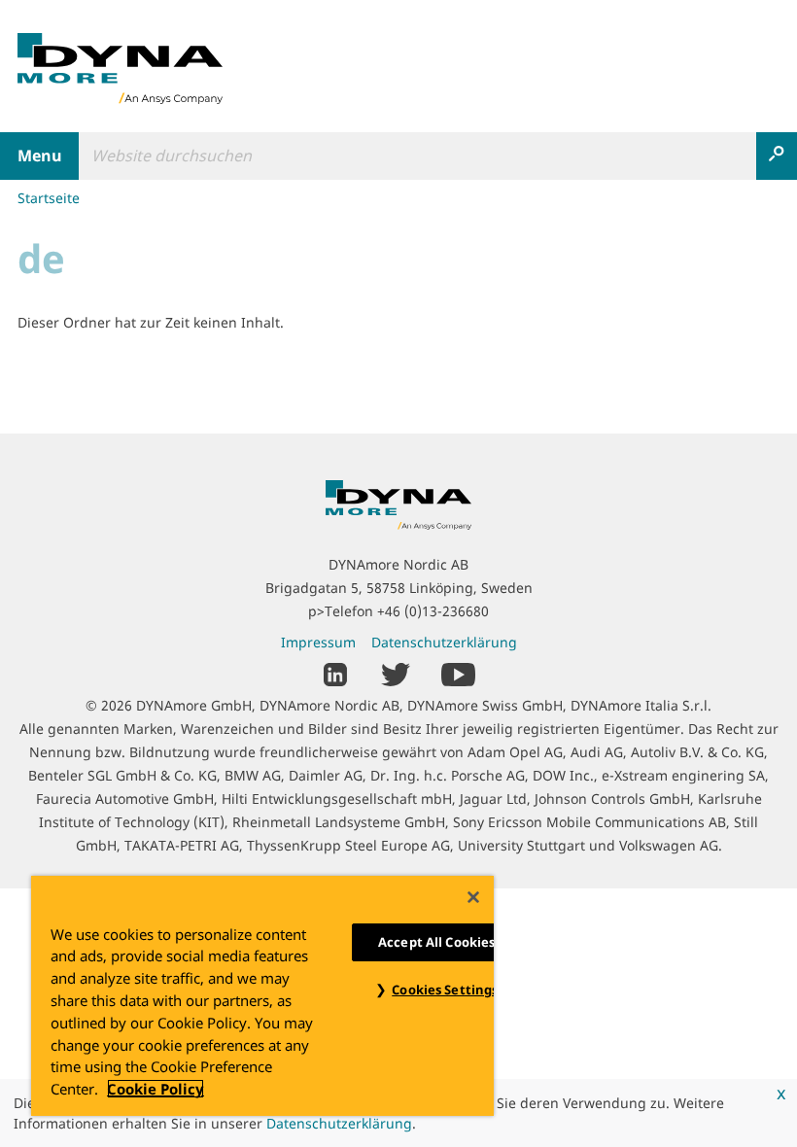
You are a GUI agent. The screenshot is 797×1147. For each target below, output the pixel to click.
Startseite (48, 198)
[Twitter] (395, 673)
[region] (262, 996)
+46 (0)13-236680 (433, 611)
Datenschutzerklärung (339, 1123)
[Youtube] (458, 673)
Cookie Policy (155, 1088)
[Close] (473, 897)
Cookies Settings (445, 989)
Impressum (318, 642)
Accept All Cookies (436, 942)
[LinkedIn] (336, 673)
